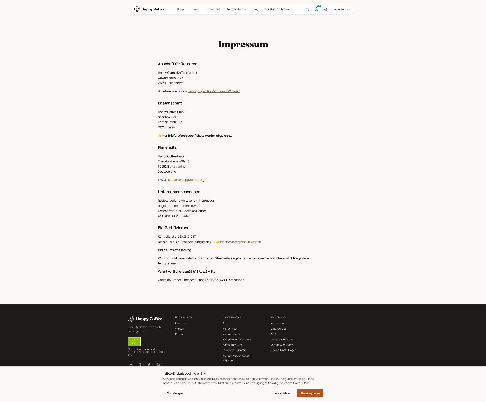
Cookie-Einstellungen (283, 350)
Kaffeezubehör (236, 9)
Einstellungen (174, 393)
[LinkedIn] (158, 364)
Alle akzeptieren (310, 393)
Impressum (277, 323)
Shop (180, 9)
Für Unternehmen (277, 9)
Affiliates (228, 361)
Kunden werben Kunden (237, 355)
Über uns (180, 323)
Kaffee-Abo (230, 328)
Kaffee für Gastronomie (237, 339)
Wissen (179, 328)
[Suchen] (307, 9)
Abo (196, 9)
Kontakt (179, 334)
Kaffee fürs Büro (232, 344)
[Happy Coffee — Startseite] (150, 9)
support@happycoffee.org (186, 180)
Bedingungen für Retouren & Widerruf (214, 91)
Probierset (213, 9)
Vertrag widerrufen (282, 344)
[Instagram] (131, 364)
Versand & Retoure (282, 339)
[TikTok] (149, 364)
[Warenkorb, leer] (325, 9)
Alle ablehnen (283, 393)
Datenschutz (278, 328)
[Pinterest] (140, 364)
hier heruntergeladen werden (240, 242)
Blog (256, 9)
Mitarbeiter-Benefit (234, 350)
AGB (273, 334)
